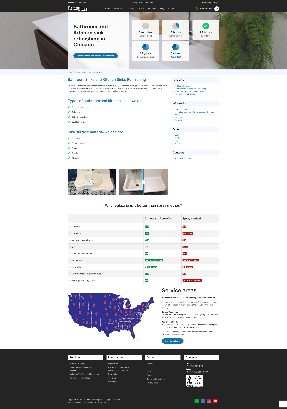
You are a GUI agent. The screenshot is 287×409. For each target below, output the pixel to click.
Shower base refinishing (184, 94)
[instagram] (209, 401)
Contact (172, 8)
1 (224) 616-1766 (203, 8)
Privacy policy (153, 383)
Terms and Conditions (156, 379)
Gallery (131, 8)
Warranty (178, 120)
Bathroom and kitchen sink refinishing (190, 88)
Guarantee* (175, 57)
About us (178, 117)
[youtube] (215, 401)
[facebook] (203, 401)
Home (107, 8)
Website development (77, 402)
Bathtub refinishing (182, 86)
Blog (162, 8)
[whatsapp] (197, 401)
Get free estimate (172, 341)
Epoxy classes (138, 2)
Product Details (181, 109)
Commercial (149, 2)
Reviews (152, 8)
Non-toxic (178, 114)
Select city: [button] (210, 2)
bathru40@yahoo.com (198, 372)
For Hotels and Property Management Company (194, 112)
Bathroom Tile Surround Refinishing (189, 91)
